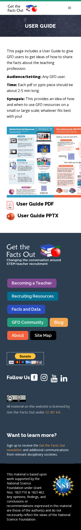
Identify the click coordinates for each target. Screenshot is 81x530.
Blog (58, 322)
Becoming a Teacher (32, 283)
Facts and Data (26, 309)
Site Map (43, 335)
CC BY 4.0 (52, 412)
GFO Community (27, 322)
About (18, 335)
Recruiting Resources (33, 296)
